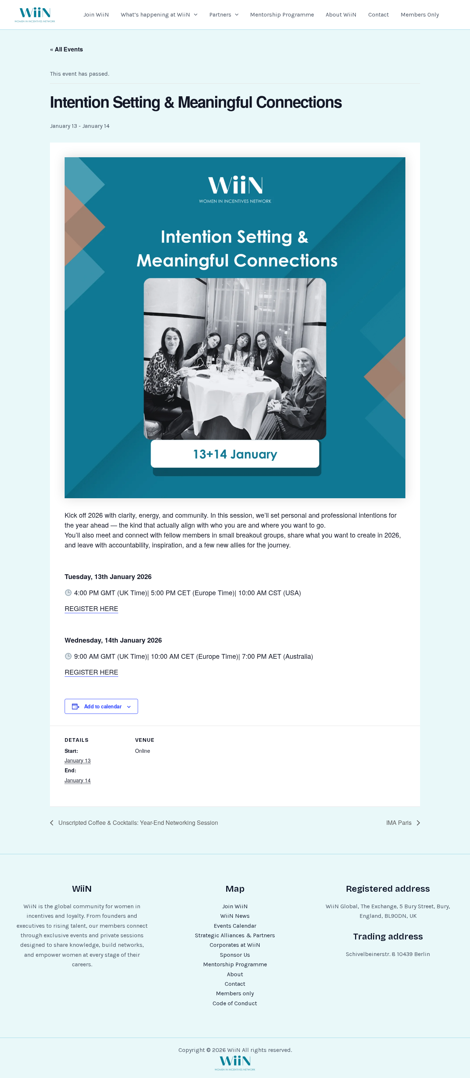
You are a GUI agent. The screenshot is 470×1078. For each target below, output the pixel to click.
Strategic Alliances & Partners (235, 935)
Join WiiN (96, 14)
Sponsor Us (235, 954)
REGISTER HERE (91, 608)
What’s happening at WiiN (155, 14)
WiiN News (235, 915)
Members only (235, 993)
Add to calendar (103, 706)
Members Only (420, 14)
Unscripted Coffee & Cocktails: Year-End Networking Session (137, 822)
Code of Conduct (235, 1003)
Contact (378, 14)
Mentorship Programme (282, 14)
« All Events (66, 49)
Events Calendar (235, 925)
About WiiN (341, 14)
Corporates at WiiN (235, 944)
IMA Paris (399, 822)
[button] (194, 14)
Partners (220, 14)
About (235, 974)
